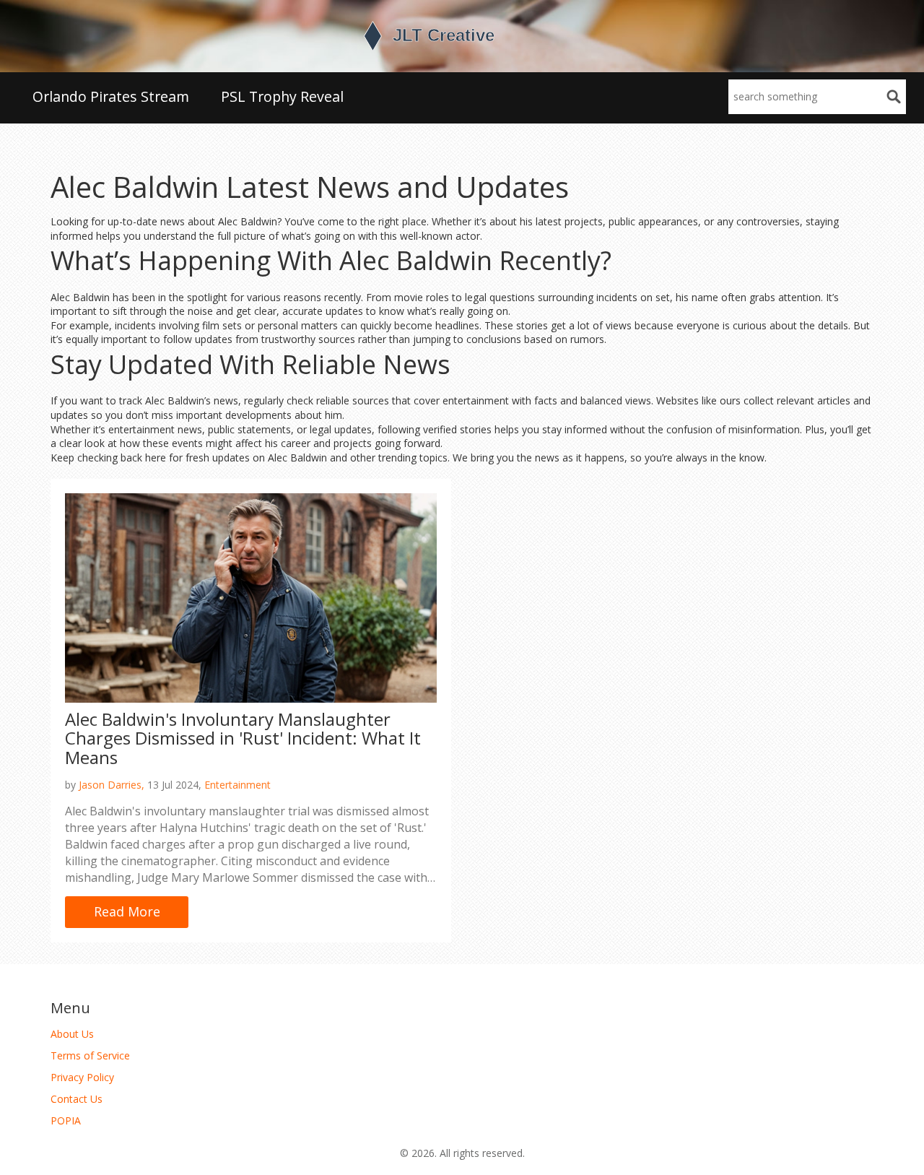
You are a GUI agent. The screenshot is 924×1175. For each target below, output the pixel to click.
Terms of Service (90, 1055)
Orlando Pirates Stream (110, 96)
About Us (72, 1034)
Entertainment (237, 785)
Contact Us (77, 1099)
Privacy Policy (82, 1077)
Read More (127, 911)
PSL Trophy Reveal (282, 96)
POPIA (66, 1120)
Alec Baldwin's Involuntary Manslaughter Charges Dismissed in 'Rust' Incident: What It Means (243, 738)
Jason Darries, (111, 785)
